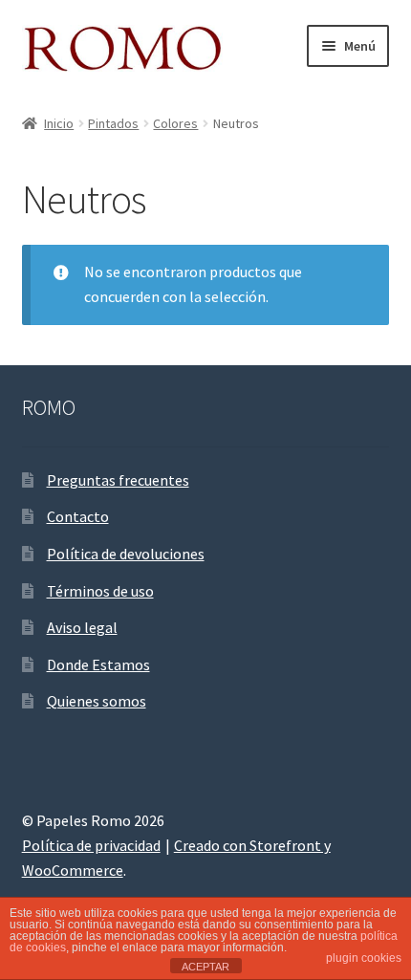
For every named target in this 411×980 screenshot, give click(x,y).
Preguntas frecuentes (118, 480)
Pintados (113, 123)
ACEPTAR (205, 966)
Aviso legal (82, 627)
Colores (175, 123)
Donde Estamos (98, 664)
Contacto (78, 516)
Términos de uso (100, 590)
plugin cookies (363, 958)
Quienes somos (96, 700)
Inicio (59, 123)
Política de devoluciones (126, 553)
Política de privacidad (91, 845)
